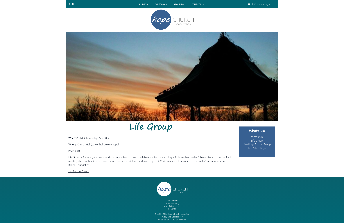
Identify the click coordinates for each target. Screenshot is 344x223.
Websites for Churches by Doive (172, 219)
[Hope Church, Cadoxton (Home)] (172, 20)
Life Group (257, 140)
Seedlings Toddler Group (257, 144)
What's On (257, 130)
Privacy (164, 216)
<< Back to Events (78, 171)
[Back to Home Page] (70, 4)
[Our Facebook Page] (73, 4)
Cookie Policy (177, 216)
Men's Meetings (257, 148)
